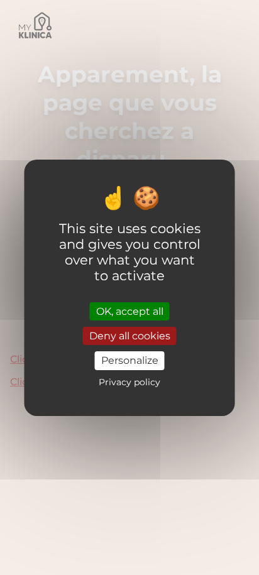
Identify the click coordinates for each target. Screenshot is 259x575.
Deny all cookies (129, 336)
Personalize (129, 360)
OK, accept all (129, 311)
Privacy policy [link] (129, 382)
